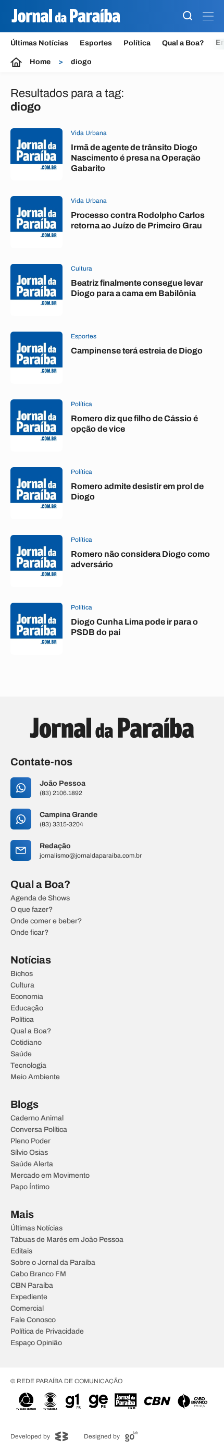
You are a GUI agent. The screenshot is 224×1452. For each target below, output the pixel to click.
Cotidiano (26, 1042)
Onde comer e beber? (46, 921)
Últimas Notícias (39, 43)
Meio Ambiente (35, 1077)
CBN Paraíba (31, 1285)
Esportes (96, 43)
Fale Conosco (33, 1320)
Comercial (27, 1308)
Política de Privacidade (47, 1331)
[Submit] (187, 16)
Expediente (28, 1297)
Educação (26, 1008)
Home (40, 62)
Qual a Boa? (183, 43)
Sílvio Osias (29, 1152)
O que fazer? (31, 909)
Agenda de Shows (40, 898)
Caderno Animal (37, 1118)
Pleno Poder (30, 1141)
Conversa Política (38, 1129)
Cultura (22, 985)
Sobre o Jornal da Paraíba (52, 1262)
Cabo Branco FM (38, 1274)
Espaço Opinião (36, 1343)
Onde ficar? (29, 932)
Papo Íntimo (29, 1187)
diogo (81, 62)
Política (137, 43)
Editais (21, 1251)
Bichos (21, 974)
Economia (26, 996)
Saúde (21, 1054)
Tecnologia (28, 1065)
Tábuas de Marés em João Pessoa (66, 1239)
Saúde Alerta (31, 1164)
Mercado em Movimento (50, 1175)
